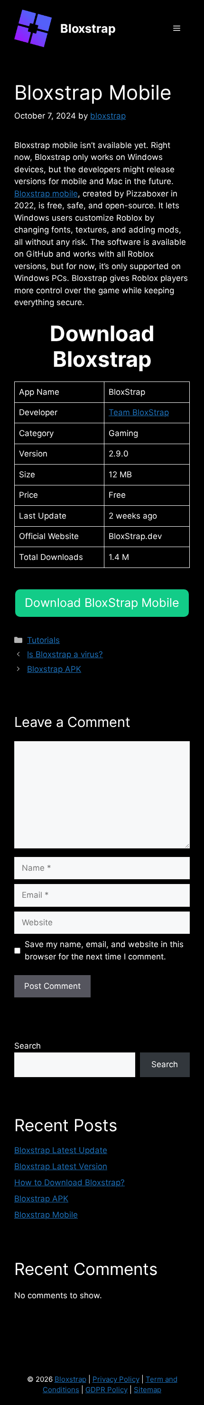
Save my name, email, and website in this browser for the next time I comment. (104, 950)
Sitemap (147, 1389)
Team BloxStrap (139, 412)
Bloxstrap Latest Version (60, 1166)
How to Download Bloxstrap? (69, 1182)
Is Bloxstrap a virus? (65, 654)
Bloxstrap (88, 28)
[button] (102, 603)
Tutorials (43, 640)
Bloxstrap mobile (46, 193)
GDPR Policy (106, 1389)
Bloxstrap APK (54, 669)
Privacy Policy (116, 1379)
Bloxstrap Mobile (46, 1214)
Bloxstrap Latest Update (60, 1150)
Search (27, 1046)
